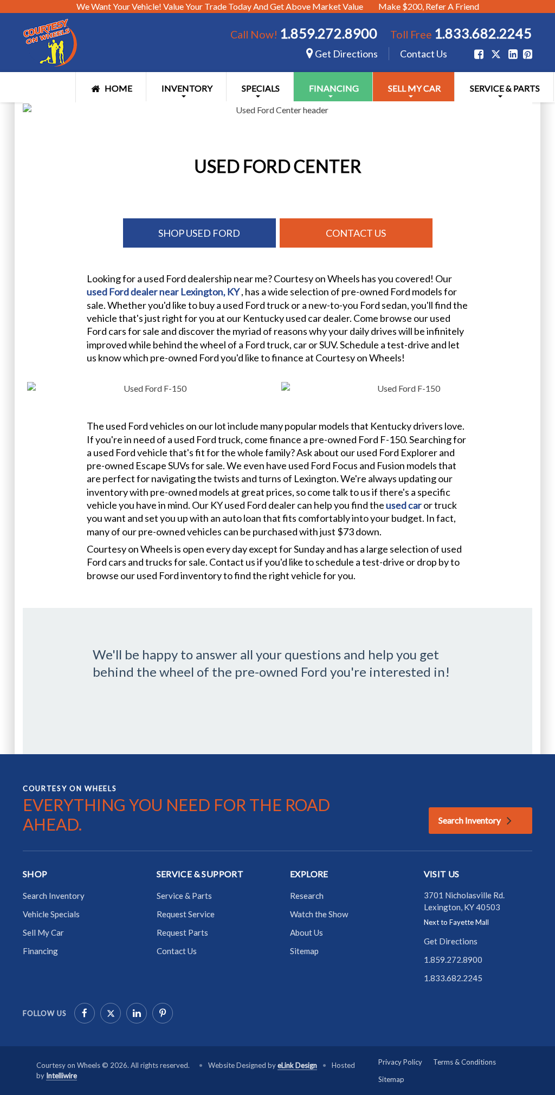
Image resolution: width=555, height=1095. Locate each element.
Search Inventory (469, 820)
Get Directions (345, 54)
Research (307, 895)
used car (404, 505)
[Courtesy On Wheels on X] (496, 54)
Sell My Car (414, 88)
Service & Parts (505, 88)
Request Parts (182, 932)
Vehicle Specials (51, 914)
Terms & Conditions (464, 1062)
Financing (334, 88)
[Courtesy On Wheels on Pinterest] (162, 1013)
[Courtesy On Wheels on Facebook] (84, 1013)
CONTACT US (356, 233)
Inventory (187, 88)
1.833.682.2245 (483, 33)
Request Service (186, 914)
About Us (306, 932)
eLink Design (297, 1065)
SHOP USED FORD (199, 233)
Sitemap (304, 951)
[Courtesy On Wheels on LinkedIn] (136, 1013)
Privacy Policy (400, 1062)
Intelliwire (61, 1075)
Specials (261, 88)
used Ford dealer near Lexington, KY (164, 291)
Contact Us (423, 54)
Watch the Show (319, 914)
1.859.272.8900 (328, 33)
